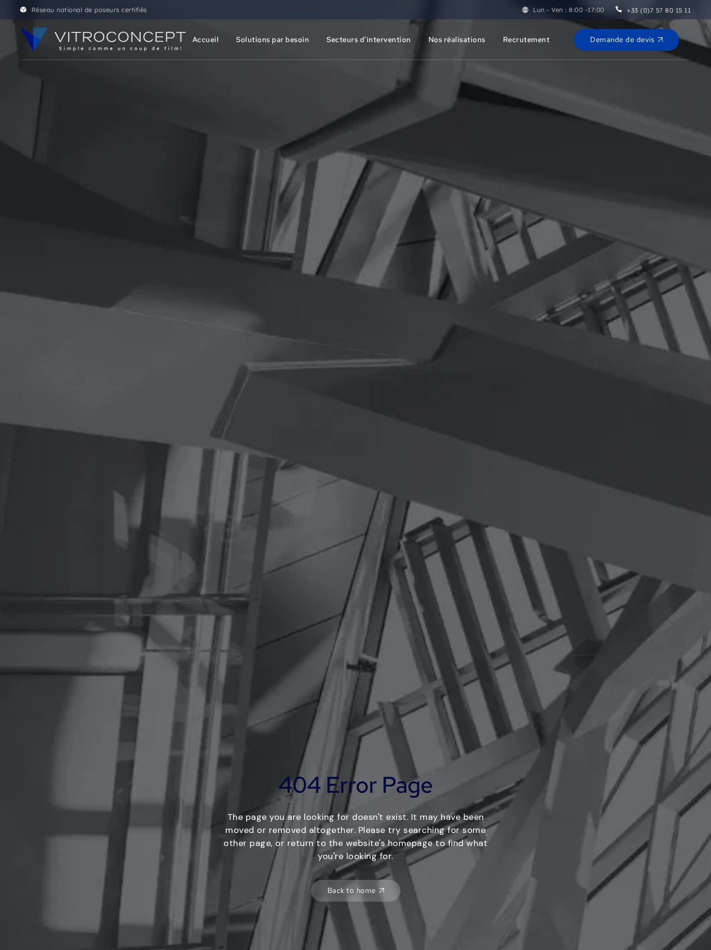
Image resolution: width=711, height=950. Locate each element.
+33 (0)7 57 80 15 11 (659, 10)
